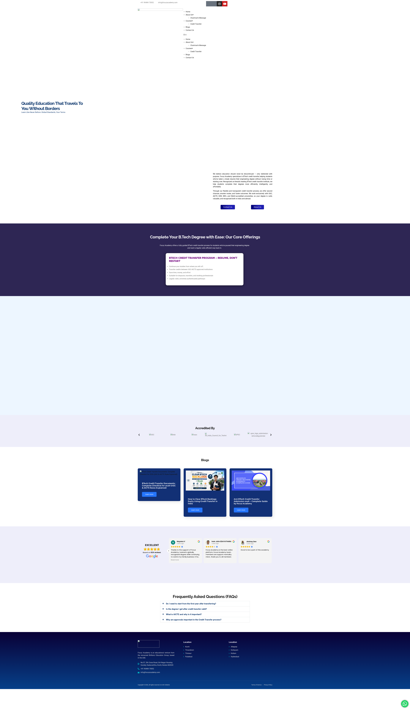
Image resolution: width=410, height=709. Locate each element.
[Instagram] (219, 3)
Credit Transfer (195, 24)
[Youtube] (224, 3)
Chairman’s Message (198, 18)
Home (188, 12)
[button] (205, 35)
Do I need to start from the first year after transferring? (191, 603)
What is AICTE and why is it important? (184, 614)
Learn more (149, 494)
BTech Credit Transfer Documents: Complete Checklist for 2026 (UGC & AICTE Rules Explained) (159, 485)
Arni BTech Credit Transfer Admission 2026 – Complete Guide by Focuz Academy (251, 501)
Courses (189, 21)
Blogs (188, 27)
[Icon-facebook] (208, 3)
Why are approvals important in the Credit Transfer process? (193, 619)
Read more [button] (175, 560)
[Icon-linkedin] (214, 3)
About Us (189, 15)
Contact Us (190, 30)
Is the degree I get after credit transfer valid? (186, 609)
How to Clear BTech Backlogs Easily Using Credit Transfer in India (202, 501)
